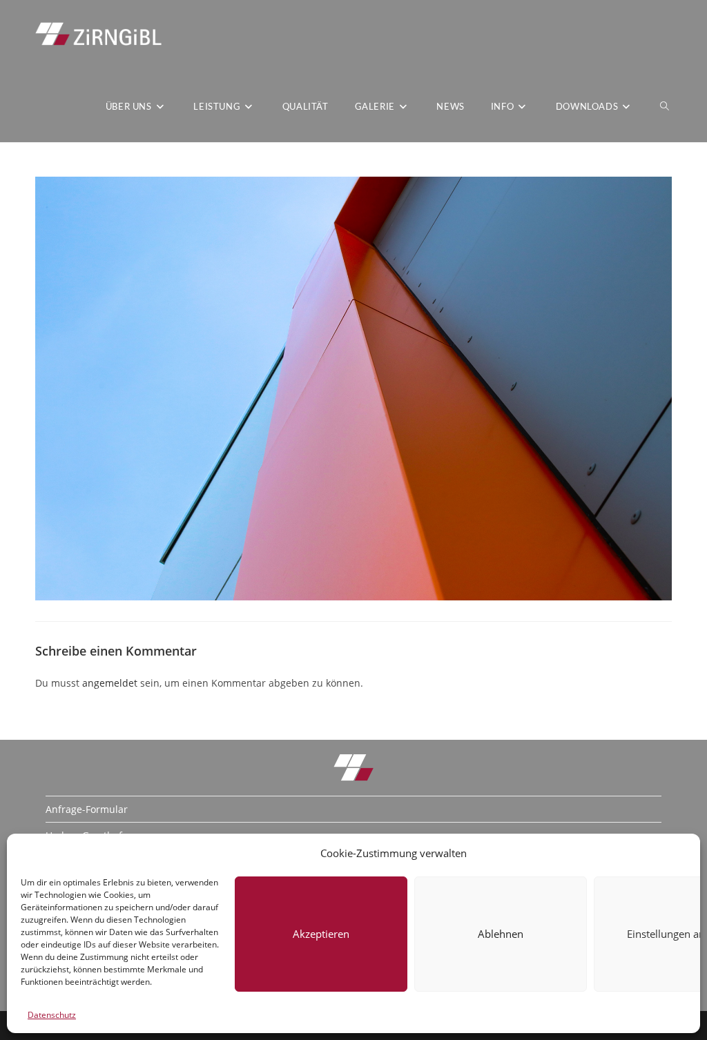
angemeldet (109, 682)
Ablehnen (500, 934)
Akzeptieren (321, 934)
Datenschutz (52, 1015)
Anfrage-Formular (87, 809)
